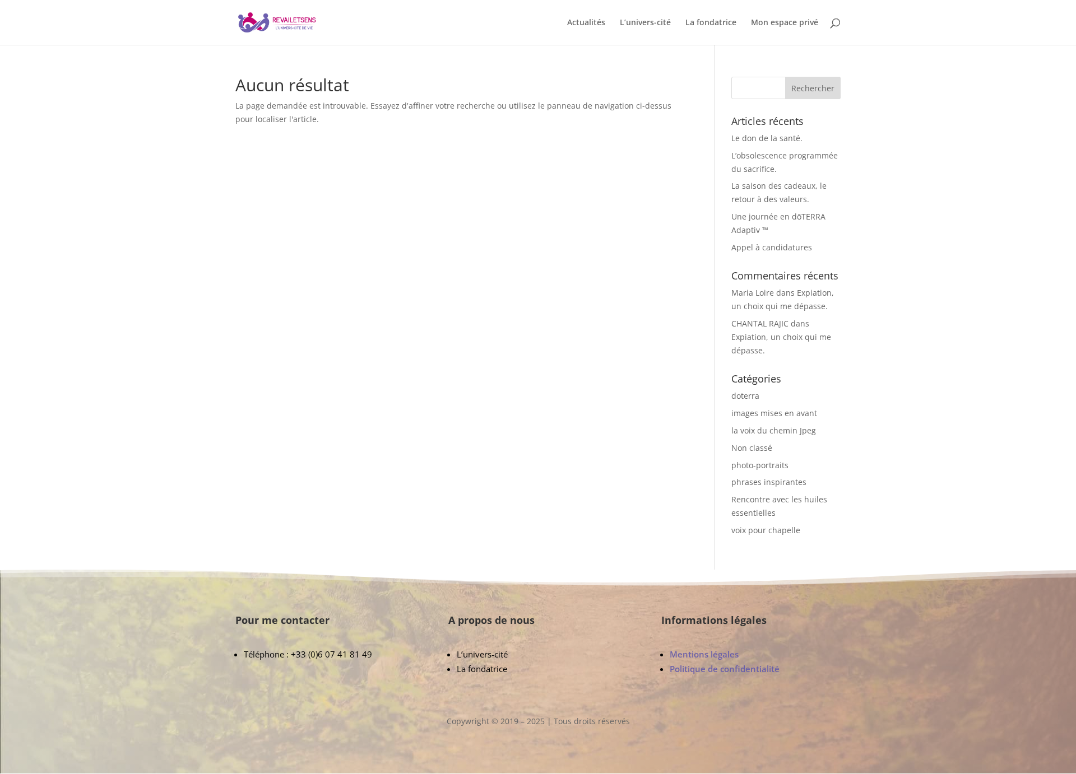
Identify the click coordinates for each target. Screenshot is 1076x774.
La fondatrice (710, 22)
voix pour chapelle (765, 530)
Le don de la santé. (767, 138)
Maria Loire (752, 292)
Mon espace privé (784, 22)
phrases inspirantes (768, 482)
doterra (745, 395)
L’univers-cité (645, 22)
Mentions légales (704, 654)
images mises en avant (774, 413)
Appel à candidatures (771, 247)
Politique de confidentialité (725, 668)
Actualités (586, 22)
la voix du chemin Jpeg (773, 430)
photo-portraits (760, 465)
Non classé (751, 447)
